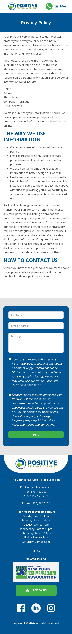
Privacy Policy (44, 381)
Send (36, 434)
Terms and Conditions (26, 385)
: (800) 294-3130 (36, 503)
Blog (36, 551)
